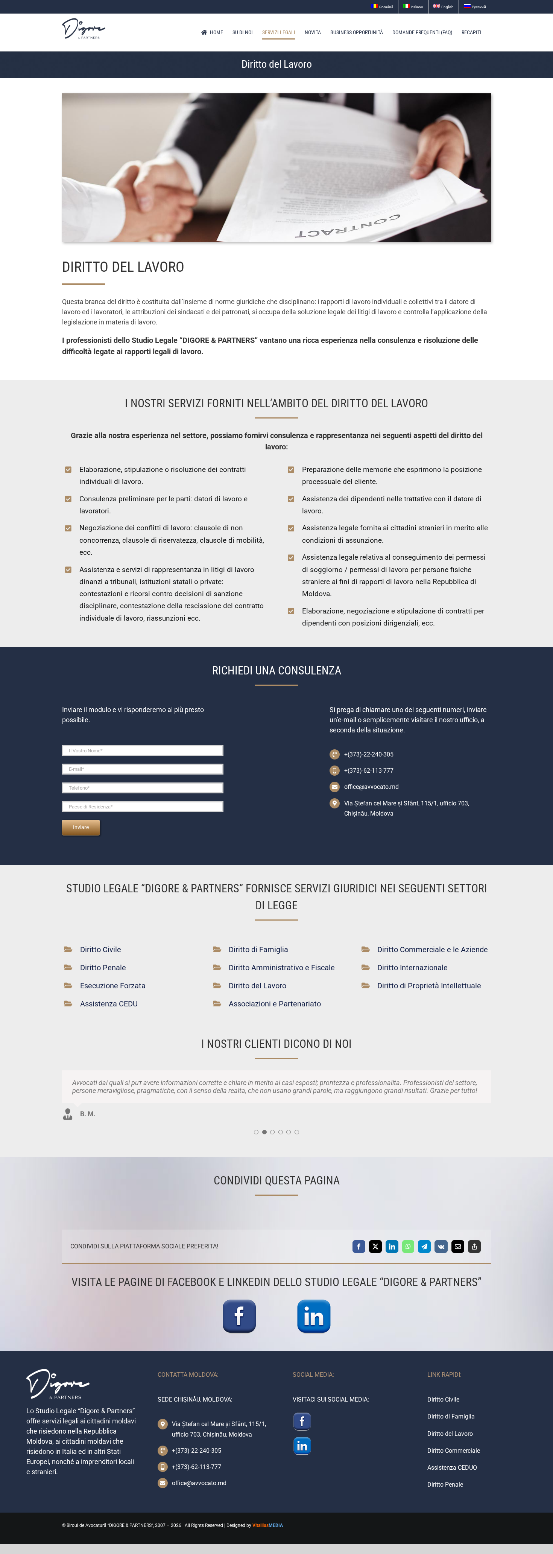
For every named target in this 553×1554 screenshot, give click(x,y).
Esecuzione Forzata (113, 985)
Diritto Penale (103, 967)
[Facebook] (359, 1246)
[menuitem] (382, 7)
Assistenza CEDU (109, 1003)
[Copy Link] (474, 1246)
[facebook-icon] (239, 1301)
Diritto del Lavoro (257, 985)
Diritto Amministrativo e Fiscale (282, 967)
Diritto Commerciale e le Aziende (432, 949)
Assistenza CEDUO (452, 1467)
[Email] (458, 1246)
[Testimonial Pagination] (256, 1132)
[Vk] (441, 1246)
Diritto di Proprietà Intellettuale (429, 985)
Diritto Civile (100, 949)
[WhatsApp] (408, 1246)
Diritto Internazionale (412, 967)
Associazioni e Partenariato (275, 1003)
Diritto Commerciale (453, 1450)
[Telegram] (424, 1246)
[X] (375, 1246)
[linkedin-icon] (314, 1301)
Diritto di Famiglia (258, 949)
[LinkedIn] (392, 1246)
